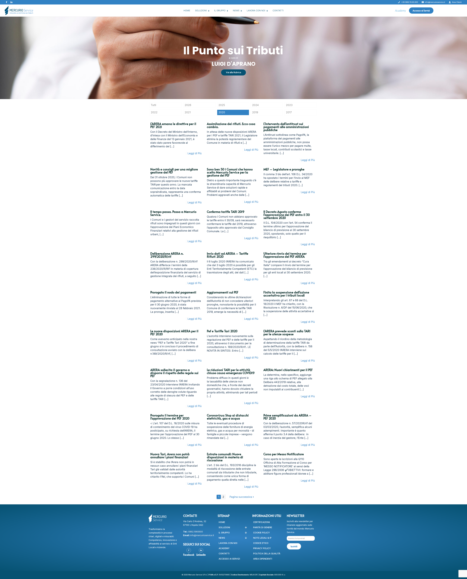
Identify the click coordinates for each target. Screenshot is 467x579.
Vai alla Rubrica (233, 72)
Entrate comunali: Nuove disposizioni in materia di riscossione (225, 457)
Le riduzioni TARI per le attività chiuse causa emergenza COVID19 (231, 371)
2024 (255, 105)
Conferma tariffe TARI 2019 (225, 211)
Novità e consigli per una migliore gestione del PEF (174, 170)
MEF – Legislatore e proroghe (283, 169)
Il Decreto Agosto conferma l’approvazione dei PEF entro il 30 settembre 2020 (286, 214)
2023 (289, 105)
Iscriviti (294, 546)
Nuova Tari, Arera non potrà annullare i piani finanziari (169, 455)
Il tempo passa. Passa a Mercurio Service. (173, 213)
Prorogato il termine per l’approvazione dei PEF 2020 (169, 416)
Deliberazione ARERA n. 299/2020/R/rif (167, 255)
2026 (188, 105)
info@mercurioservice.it (202, 535)
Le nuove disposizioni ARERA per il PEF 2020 (174, 332)
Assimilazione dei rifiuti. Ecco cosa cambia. (231, 125)
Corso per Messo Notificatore (283, 454)
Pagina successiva (240, 496)
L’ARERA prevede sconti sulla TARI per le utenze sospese (286, 332)
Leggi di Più (195, 153)
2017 (289, 112)
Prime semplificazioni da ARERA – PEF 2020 (287, 416)
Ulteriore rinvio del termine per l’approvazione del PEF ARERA (285, 255)
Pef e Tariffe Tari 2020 (222, 331)
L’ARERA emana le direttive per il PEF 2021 (173, 125)
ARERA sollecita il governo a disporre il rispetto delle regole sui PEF (174, 373)
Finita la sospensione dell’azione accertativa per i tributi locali (286, 293)
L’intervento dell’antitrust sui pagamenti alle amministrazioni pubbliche (286, 127)
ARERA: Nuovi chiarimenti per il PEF (288, 370)
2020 (221, 112)
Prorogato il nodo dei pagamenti (173, 292)
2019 (255, 112)
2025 (221, 105)
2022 (154, 112)
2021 (188, 112)
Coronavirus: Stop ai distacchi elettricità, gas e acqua (228, 416)
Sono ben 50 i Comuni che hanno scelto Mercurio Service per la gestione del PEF (230, 172)
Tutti (153, 105)
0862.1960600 (195, 531)
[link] (400, 10)
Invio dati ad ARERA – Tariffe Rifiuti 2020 (227, 255)
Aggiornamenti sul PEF (222, 292)
